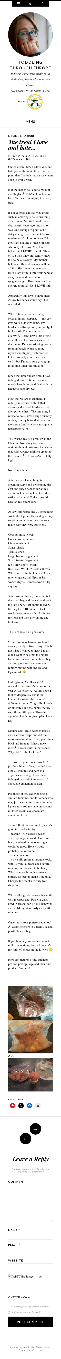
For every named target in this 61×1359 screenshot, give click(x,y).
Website (15, 1260)
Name (14, 1230)
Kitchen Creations (21, 136)
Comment (18, 1181)
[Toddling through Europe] (30, 35)
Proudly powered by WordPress (26, 1347)
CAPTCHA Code (19, 1297)
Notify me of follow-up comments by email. (30, 1306)
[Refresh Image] (40, 1276)
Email (14, 1245)
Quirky (39, 156)
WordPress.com (34, 1350)
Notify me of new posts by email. (25, 1312)
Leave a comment (20, 158)
